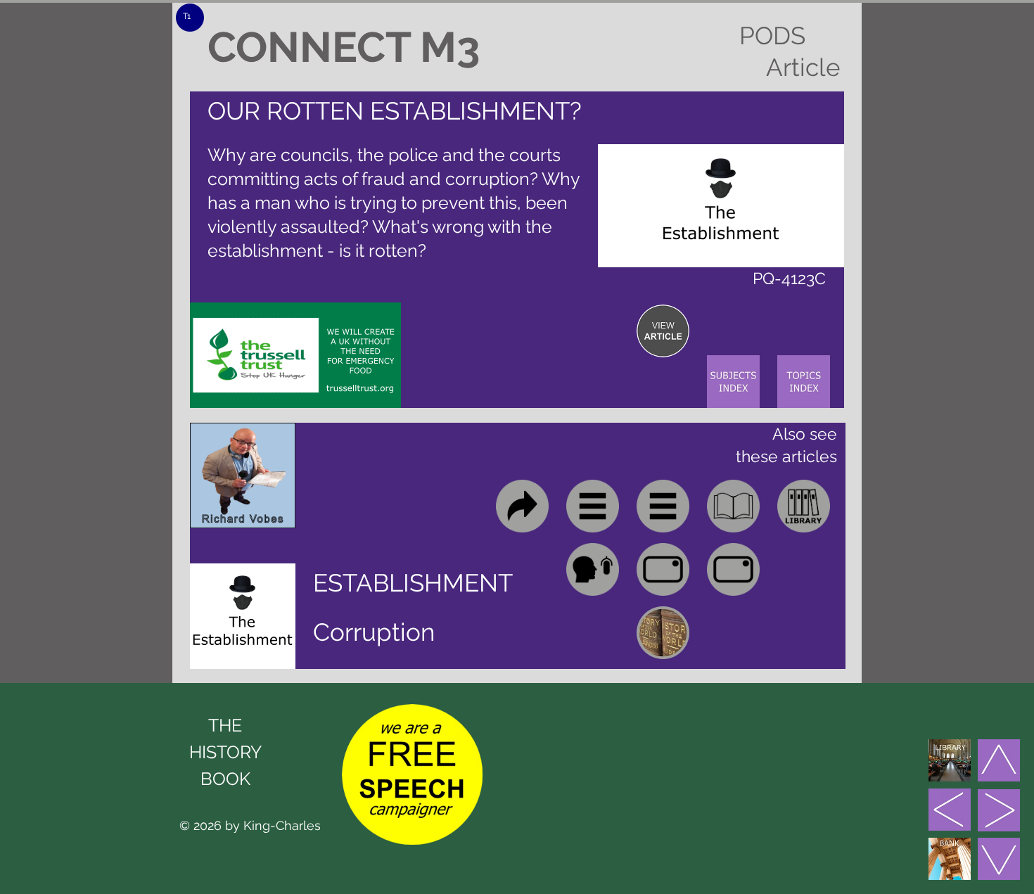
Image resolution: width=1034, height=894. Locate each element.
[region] (663, 330)
